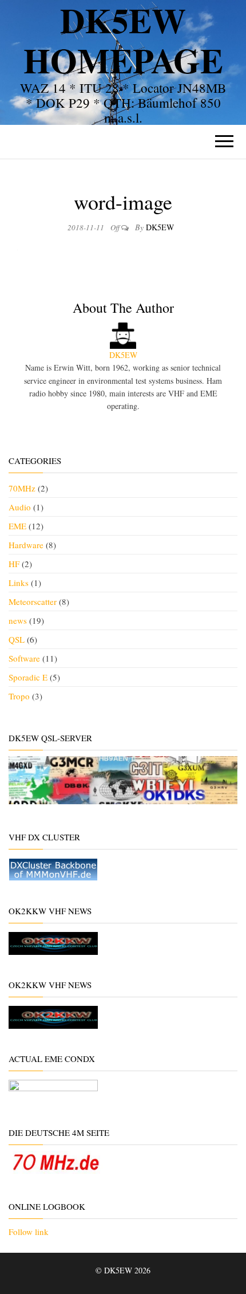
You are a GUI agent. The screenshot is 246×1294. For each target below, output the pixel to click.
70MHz (22, 488)
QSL (17, 639)
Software (24, 658)
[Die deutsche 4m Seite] (56, 1160)
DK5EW (160, 227)
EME (17, 526)
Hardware (26, 544)
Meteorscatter (33, 601)
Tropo (19, 696)
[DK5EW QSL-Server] (123, 778)
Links (19, 582)
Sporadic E (28, 677)
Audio (20, 507)
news (18, 620)
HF (14, 563)
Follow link (29, 1231)
